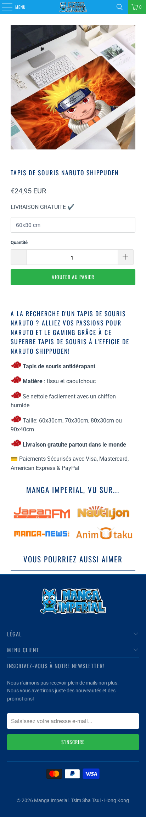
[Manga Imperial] (73, 7)
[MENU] (3, 7)
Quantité (19, 242)
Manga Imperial (51, 800)
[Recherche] (120, 7)
